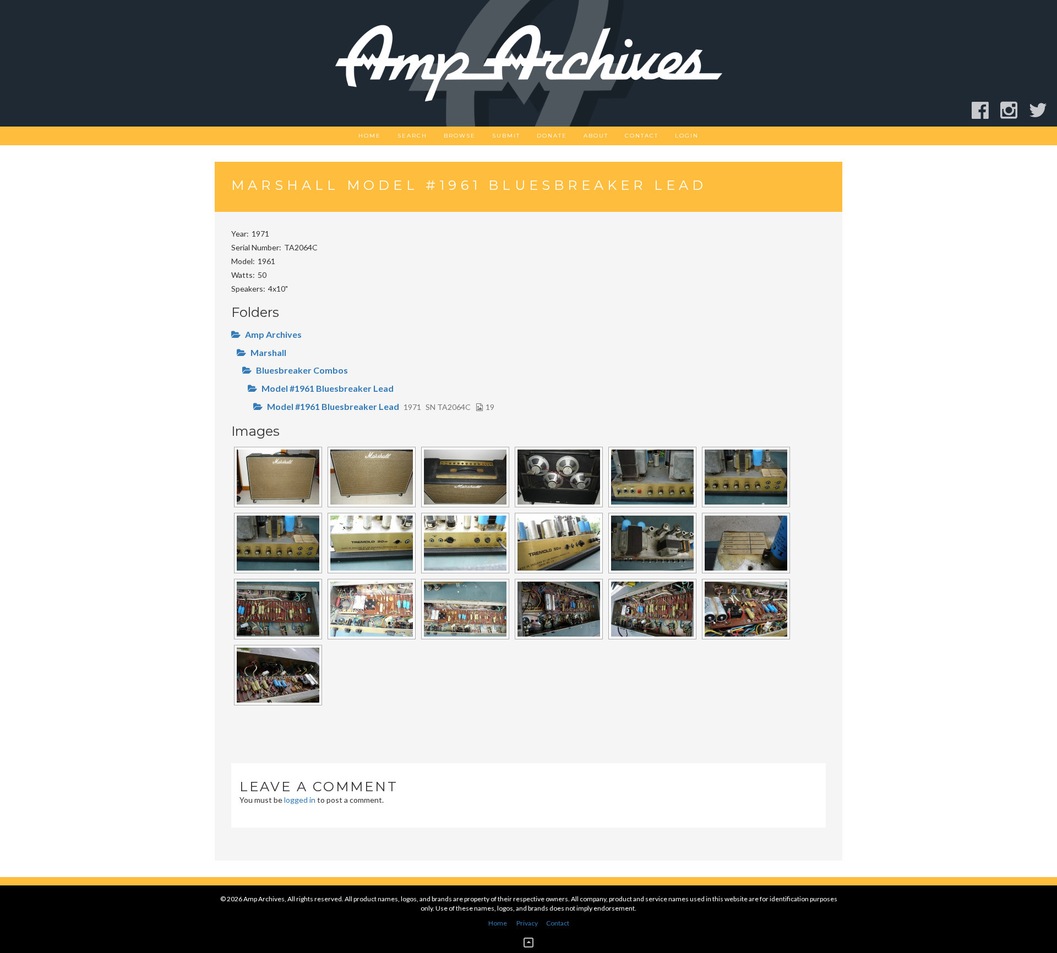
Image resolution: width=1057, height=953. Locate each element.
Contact (641, 135)
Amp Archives (273, 334)
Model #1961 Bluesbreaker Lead (327, 388)
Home (369, 135)
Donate (552, 135)
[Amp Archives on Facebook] (985, 110)
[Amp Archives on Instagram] (1013, 110)
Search (412, 135)
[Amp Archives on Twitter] (1043, 110)
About (596, 135)
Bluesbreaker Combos (302, 370)
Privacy (527, 923)
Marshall (268, 352)
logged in (299, 799)
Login (687, 135)
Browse (460, 135)
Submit (506, 135)
